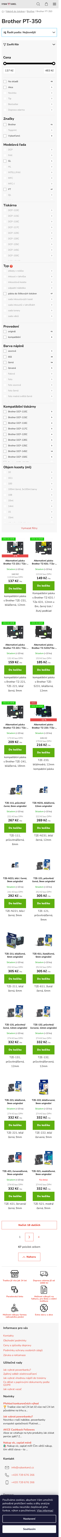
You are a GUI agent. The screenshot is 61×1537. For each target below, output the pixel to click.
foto (30, 379)
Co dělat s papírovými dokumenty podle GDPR (26, 1383)
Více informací (45, 1510)
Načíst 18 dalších (29, 1225)
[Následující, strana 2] (29, 1237)
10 (30, 472)
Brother (30, 124)
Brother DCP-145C (30, 451)
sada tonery (30, 310)
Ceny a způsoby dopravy (17, 1345)
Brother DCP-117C (30, 428)
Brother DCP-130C (30, 439)
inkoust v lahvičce (30, 276)
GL (30, 160)
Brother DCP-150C (30, 456)
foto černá (30, 390)
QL (30, 194)
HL (30, 166)
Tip (30, 98)
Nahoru (31, 1257)
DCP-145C (30, 249)
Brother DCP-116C (30, 423)
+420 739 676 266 (22, 1475)
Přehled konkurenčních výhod (21, 1403)
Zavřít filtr (13, 44)
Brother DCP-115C (30, 417)
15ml (30, 517)
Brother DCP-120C (30, 434)
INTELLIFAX (30, 172)
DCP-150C (30, 255)
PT (30, 189)
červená (30, 368)
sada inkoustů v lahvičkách (30, 304)
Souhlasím (29, 1529)
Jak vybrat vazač (12, 1389)
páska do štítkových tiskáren (30, 293)
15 (30, 511)
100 (30, 483)
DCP (30, 149)
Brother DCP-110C (30, 411)
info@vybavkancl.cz (22, 1467)
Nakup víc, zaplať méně (17, 1442)
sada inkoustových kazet (30, 299)
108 (30, 494)
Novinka (30, 92)
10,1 (30, 478)
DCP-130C (30, 238)
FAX (30, 155)
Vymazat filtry (29, 528)
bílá (30, 356)
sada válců (30, 316)
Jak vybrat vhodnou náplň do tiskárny (24, 1378)
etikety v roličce (30, 270)
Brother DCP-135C (30, 445)
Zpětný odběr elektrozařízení (20, 1374)
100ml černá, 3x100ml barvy (30, 489)
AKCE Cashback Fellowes (19, 1429)
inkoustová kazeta (30, 282)
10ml (30, 500)
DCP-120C (30, 233)
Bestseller (30, 104)
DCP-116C (30, 221)
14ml (30, 506)
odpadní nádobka (30, 287)
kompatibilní (30, 337)
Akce (30, 87)
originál (30, 331)
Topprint (30, 130)
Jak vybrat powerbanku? (17, 1370)
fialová (30, 373)
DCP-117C (30, 227)
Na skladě (30, 81)
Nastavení (29, 1519)
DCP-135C (30, 244)
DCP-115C (30, 215)
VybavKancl (30, 135)
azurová (30, 350)
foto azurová (30, 385)
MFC (30, 178)
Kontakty (8, 1335)
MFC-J (30, 183)
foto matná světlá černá (30, 396)
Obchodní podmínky (14, 1340)
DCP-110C (30, 210)
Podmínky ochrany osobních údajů (23, 1350)
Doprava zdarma (30, 109)
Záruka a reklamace (14, 1355)
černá (30, 362)
